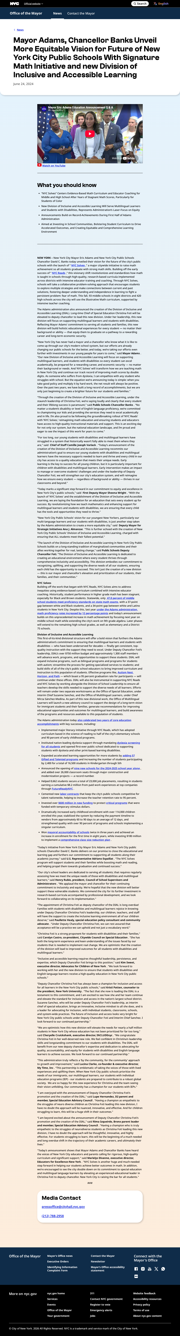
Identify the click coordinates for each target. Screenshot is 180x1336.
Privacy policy (141, 1304)
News (57, 13)
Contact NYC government (106, 1299)
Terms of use (141, 1310)
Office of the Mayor (26, 13)
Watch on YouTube (53, 165)
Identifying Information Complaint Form (62, 1268)
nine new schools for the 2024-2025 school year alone (107, 768)
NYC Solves (78, 265)
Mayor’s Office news (60, 1255)
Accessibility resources (147, 1299)
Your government (58, 1315)
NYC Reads (58, 273)
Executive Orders (58, 1261)
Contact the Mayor (81, 13)
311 (92, 1293)
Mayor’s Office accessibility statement (108, 1268)
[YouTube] (149, 1269)
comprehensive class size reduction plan (85, 839)
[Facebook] (136, 1269)
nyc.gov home (56, 1293)
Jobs (92, 1315)
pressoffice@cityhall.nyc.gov (63, 1206)
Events (51, 1304)
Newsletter (98, 1261)
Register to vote (100, 1304)
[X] (156, 1269)
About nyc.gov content (147, 1315)
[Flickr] (136, 1276)
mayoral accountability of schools (68, 832)
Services (52, 1299)
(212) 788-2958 (53, 1216)
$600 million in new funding (75, 803)
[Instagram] (143, 1269)
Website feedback (144, 1293)
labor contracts (69, 794)
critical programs (116, 803)
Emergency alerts (101, 1310)
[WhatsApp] (163, 1269)
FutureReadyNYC (62, 788)
